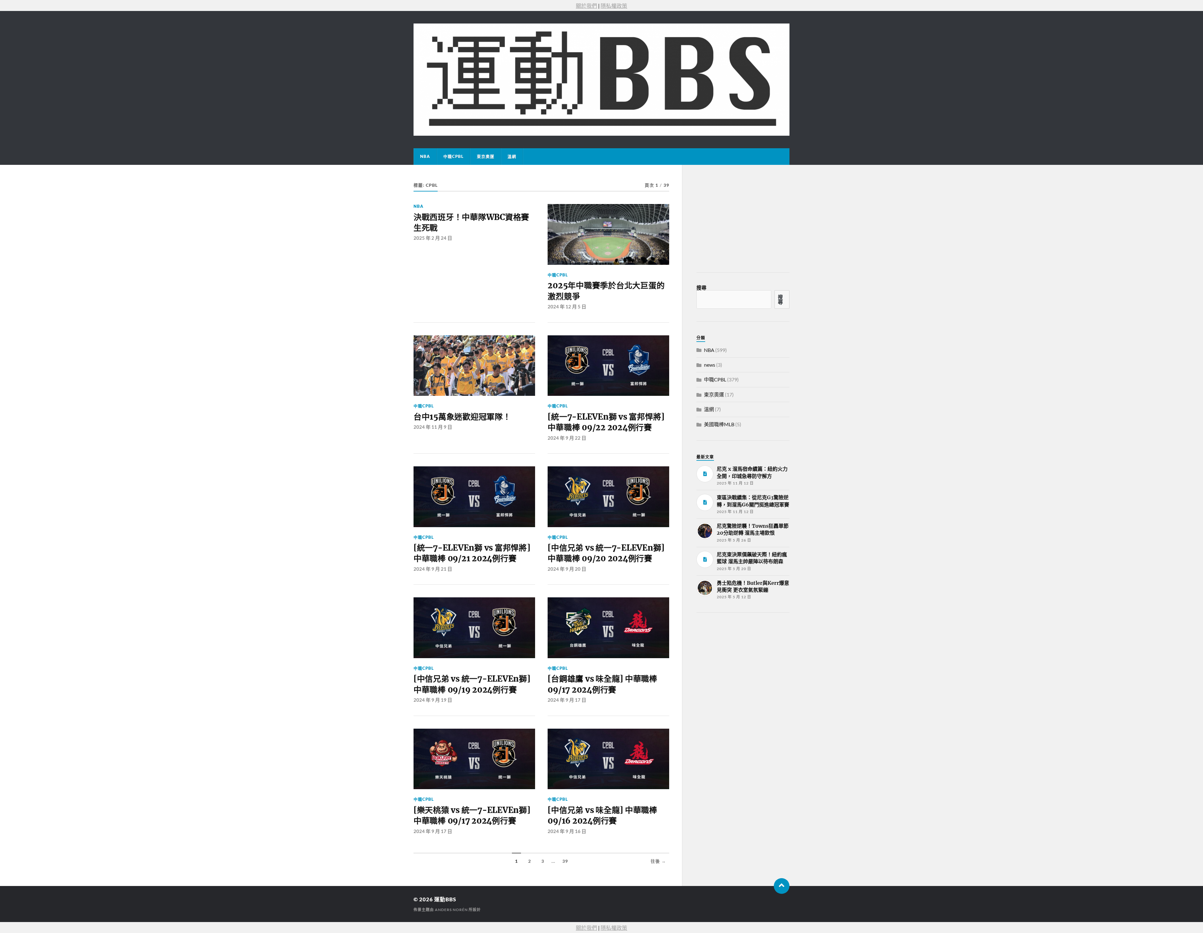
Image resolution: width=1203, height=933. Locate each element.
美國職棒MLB (719, 424)
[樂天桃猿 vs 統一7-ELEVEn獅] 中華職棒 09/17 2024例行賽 (472, 815)
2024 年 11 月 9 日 (433, 427)
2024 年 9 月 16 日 (567, 831)
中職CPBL (453, 156)
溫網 (512, 156)
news (709, 365)
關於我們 (586, 6)
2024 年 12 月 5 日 (567, 306)
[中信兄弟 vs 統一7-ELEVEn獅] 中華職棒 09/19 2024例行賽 (472, 684)
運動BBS (445, 899)
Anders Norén (451, 909)
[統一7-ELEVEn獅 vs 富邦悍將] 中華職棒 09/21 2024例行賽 (472, 553)
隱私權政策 (614, 6)
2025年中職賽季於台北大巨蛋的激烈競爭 (606, 290)
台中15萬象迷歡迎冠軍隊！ (462, 417)
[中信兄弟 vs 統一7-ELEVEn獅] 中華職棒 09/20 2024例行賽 (606, 553)
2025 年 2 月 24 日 (433, 238)
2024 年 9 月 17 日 (567, 700)
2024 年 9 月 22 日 (567, 438)
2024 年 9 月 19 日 (433, 700)
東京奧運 (485, 156)
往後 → (658, 861)
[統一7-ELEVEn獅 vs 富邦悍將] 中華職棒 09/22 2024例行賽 (606, 422)
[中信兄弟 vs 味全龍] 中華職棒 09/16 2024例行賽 (602, 815)
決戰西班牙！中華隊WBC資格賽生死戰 (471, 222)
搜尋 (701, 288)
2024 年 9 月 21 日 (433, 569)
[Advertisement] (743, 664)
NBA (425, 156)
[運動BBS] (601, 80)
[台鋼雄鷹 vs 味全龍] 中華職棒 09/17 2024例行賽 (602, 684)
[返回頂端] (781, 886)
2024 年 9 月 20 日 (567, 569)
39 (565, 861)
